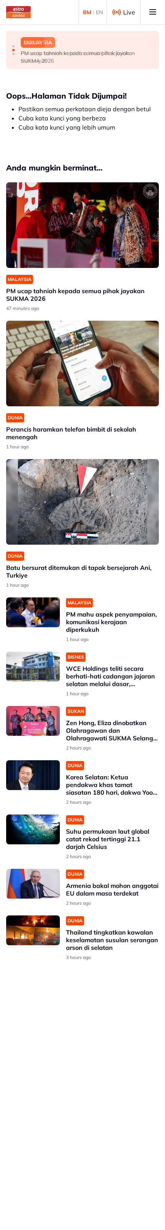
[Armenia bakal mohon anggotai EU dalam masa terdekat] (33, 884)
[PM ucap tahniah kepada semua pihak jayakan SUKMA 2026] (82, 225)
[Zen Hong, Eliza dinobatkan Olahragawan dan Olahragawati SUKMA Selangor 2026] (33, 721)
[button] (13, 46)
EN (99, 12)
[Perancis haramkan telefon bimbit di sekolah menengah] (82, 363)
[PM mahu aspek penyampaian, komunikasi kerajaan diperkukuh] (33, 612)
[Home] (18, 12)
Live (129, 12)
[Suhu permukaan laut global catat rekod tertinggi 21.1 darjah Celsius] (33, 830)
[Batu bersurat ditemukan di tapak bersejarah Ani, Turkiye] (82, 502)
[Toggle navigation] (152, 12)
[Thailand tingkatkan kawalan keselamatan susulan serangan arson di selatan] (33, 930)
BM (87, 12)
